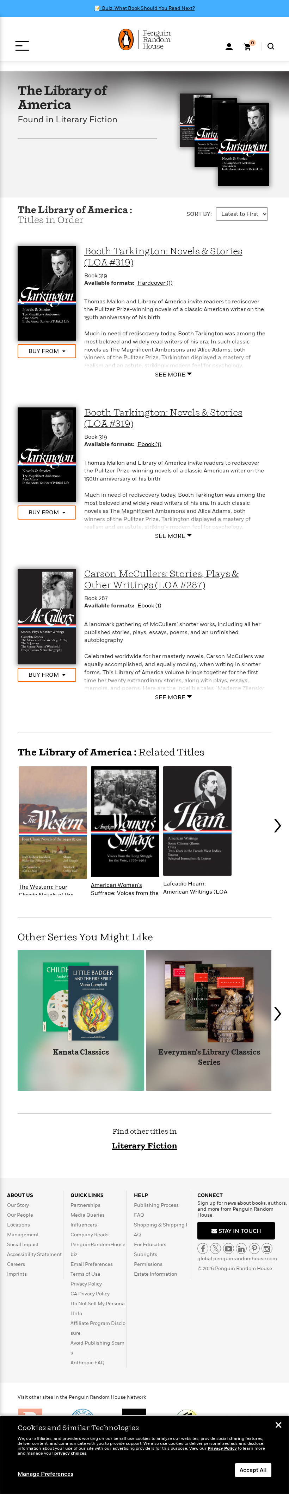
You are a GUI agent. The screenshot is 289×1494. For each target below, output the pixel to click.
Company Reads (89, 1234)
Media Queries (87, 1215)
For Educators (150, 1244)
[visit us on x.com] (215, 1248)
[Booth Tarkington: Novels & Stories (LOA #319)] (47, 293)
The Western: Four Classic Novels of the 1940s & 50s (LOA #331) (50, 895)
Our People (20, 1215)
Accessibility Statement (34, 1254)
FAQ (139, 1215)
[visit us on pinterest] (254, 1248)
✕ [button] (278, 1425)
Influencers (83, 1225)
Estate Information (155, 1274)
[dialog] (144, 1455)
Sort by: (199, 214)
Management (23, 1234)
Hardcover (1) (155, 283)
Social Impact (22, 1244)
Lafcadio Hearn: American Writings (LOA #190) (195, 892)
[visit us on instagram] (267, 1248)
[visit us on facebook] (202, 1248)
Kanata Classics (81, 1052)
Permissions (148, 1264)
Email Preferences (91, 1264)
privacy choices (70, 1453)
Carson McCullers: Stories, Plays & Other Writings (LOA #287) (161, 580)
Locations (18, 1225)
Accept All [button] (253, 1470)
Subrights (145, 1254)
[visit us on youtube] (228, 1248)
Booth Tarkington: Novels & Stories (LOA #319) (163, 257)
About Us (20, 1195)
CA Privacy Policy (90, 1293)
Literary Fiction (144, 1146)
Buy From (44, 351)
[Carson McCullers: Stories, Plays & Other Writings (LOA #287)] (47, 616)
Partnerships (85, 1205)
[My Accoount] (229, 46)
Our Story (18, 1205)
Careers (16, 1264)
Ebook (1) (149, 444)
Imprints (17, 1274)
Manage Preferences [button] (45, 1474)
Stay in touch (239, 1231)
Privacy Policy (86, 1284)
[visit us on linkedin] (241, 1248)
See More (170, 374)
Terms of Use (85, 1274)
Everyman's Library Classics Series (209, 1058)
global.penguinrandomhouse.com (237, 1258)
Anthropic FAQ (87, 1362)
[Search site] (271, 46)
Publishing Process (156, 1205)
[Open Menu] (22, 45)
